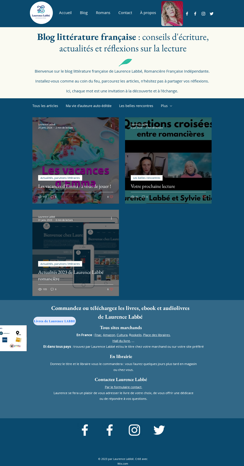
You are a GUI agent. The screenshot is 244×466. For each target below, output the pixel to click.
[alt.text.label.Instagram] (203, 13)
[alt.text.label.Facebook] (187, 13)
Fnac (98, 335)
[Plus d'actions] (112, 126)
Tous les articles (45, 105)
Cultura (122, 335)
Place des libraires (156, 335)
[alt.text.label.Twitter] (211, 13)
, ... (123, 341)
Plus (164, 105)
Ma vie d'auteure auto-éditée (89, 105)
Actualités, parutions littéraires (60, 178)
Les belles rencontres (136, 105)
